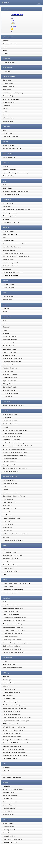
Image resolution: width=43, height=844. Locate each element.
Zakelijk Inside (7, 833)
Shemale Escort (8, 133)
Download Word (8, 827)
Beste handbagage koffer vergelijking (15, 643)
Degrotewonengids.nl (10, 637)
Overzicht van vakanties (10, 493)
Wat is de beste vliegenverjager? (13, 730)
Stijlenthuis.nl (7, 799)
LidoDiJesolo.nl (8, 524)
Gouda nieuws (7, 396)
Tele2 (5, 312)
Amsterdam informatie (10, 336)
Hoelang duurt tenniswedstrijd (13, 590)
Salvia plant (7, 269)
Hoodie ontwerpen (9, 284)
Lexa (4, 130)
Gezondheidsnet (8, 203)
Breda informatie (8, 365)
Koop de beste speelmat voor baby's (15, 452)
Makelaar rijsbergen (9, 808)
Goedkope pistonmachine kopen (13, 608)
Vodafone (6, 309)
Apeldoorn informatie (10, 368)
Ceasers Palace (8, 586)
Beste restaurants (9, 512)
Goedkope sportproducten (11, 692)
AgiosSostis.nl (7, 528)
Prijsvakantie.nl (8, 499)
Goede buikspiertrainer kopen (12, 633)
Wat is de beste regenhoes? (12, 702)
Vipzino (5, 108)
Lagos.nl (6, 537)
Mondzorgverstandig (10, 213)
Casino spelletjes (8, 96)
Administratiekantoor (10, 44)
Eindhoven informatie (10, 340)
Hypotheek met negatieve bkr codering (15, 173)
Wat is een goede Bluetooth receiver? (15, 430)
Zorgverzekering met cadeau (12, 668)
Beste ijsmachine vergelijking (12, 624)
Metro (5, 324)
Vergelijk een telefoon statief (12, 649)
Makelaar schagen (9, 792)
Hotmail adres (7, 300)
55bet (5, 112)
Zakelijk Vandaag (8, 176)
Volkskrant (6, 333)
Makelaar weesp (8, 814)
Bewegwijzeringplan (9, 465)
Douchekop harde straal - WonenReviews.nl (17, 446)
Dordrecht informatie (9, 387)
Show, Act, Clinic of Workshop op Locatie (16, 583)
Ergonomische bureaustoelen (12, 839)
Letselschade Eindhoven (11, 222)
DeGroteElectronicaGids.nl (11, 646)
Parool (5, 330)
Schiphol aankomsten (10, 552)
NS (4, 549)
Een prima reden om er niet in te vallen (15, 468)
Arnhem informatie (9, 355)
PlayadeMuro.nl (8, 568)
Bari (4, 486)
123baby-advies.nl (9, 250)
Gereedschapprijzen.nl (10, 421)
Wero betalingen (8, 118)
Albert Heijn (7, 680)
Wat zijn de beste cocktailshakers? (14, 727)
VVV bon (6, 686)
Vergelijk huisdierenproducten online (15, 755)
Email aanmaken (8, 296)
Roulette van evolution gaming (13, 93)
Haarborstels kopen (9, 689)
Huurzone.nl (7, 786)
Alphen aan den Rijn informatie (13, 359)
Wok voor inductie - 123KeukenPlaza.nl (16, 256)
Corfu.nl (5, 490)
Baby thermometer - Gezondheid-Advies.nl (16, 210)
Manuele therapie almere (11, 593)
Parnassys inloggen (9, 664)
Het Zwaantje (7, 515)
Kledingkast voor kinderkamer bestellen (16, 740)
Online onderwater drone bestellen (14, 244)
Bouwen (5, 53)
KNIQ (4, 602)
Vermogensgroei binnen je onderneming (16, 191)
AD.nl (4, 321)
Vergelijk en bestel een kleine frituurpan (16, 721)
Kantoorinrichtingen (9, 836)
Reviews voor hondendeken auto (13, 652)
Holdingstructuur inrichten (11, 194)
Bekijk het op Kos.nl (9, 509)
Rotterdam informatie (10, 459)
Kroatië (5, 427)
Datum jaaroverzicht (9, 502)
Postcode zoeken (8, 231)
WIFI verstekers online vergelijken (14, 749)
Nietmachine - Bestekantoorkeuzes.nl (15, 455)
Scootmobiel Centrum (10, 759)
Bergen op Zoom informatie (12, 362)
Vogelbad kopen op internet (12, 746)
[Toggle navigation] (38, 3)
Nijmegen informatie (9, 381)
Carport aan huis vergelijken (12, 614)
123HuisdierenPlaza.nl (10, 724)
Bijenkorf (6, 677)
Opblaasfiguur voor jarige (11, 440)
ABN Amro (6, 166)
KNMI (4, 774)
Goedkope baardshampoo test (13, 253)
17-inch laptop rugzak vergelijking (14, 752)
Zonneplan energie (9, 145)
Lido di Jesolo (7, 811)
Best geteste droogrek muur (12, 733)
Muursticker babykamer (10, 795)
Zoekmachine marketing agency (13, 405)
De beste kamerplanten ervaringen (14, 443)
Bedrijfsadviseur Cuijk (10, 842)
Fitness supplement (9, 216)
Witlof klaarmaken (9, 157)
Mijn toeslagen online (10, 234)
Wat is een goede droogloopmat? (14, 449)
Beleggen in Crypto (9, 170)
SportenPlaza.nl (8, 260)
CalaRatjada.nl (7, 531)
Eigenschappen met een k (11, 275)
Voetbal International (10, 414)
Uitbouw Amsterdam (9, 805)
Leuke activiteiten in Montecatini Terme (15, 534)
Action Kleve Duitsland (10, 266)
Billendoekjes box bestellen (12, 711)
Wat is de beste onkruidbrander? (13, 789)
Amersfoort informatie (10, 374)
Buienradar (6, 768)
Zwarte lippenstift (8, 695)
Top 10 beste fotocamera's (12, 737)
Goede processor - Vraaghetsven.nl (14, 705)
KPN (4, 237)
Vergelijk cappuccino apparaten (13, 627)
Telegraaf (6, 327)
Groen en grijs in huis (10, 802)
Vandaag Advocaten (9, 830)
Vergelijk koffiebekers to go (12, 247)
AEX (4, 185)
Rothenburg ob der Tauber (11, 518)
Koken (5, 47)
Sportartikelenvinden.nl (10, 424)
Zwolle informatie (8, 346)
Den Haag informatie (9, 349)
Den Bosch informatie (10, 378)
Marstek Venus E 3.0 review (12, 149)
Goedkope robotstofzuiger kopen (14, 630)
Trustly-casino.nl (8, 86)
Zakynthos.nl (7, 562)
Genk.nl (5, 574)
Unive (5, 661)
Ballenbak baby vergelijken (11, 714)
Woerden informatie (9, 462)
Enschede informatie (9, 352)
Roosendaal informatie (10, 393)
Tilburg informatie (9, 384)
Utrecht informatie (9, 343)
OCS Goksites (7, 188)
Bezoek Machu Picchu (10, 565)
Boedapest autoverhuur (10, 571)
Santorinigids (7, 505)
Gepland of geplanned (10, 263)
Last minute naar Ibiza (10, 483)
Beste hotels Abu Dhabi (10, 559)
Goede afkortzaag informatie (12, 433)
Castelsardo (7, 521)
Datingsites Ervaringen (10, 136)
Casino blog (7, 80)
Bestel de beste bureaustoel (12, 436)
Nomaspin (6, 115)
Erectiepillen (7, 206)
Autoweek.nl (7, 71)
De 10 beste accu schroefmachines (14, 708)
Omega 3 (6, 219)
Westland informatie (9, 390)
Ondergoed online (9, 287)
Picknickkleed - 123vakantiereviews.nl (15, 743)
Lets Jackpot (7, 105)
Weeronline (7, 771)
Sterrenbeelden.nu (9, 62)
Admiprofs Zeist (8, 823)
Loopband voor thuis (9, 699)
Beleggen (6, 41)
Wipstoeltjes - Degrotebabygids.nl (14, 621)
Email (4, 50)
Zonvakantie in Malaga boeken (13, 555)
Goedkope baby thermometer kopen (14, 618)
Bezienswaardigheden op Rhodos (14, 496)
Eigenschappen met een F (11, 471)
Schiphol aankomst (9, 480)
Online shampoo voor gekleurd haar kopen (17, 718)
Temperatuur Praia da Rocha (12, 777)
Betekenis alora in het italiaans (13, 540)
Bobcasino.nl (7, 90)
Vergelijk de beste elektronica (12, 605)
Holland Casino (8, 83)
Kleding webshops (9, 683)
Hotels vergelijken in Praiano (12, 640)
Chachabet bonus (8, 102)
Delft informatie (8, 371)
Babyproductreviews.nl (10, 611)
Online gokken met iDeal (11, 99)
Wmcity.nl (6, 2)
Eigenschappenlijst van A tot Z (13, 272)
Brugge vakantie (8, 241)
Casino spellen (8, 121)
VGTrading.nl (7, 418)
